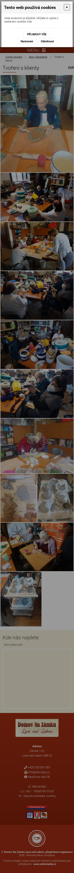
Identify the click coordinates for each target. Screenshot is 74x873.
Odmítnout (47, 41)
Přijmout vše (36, 34)
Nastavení (27, 41)
